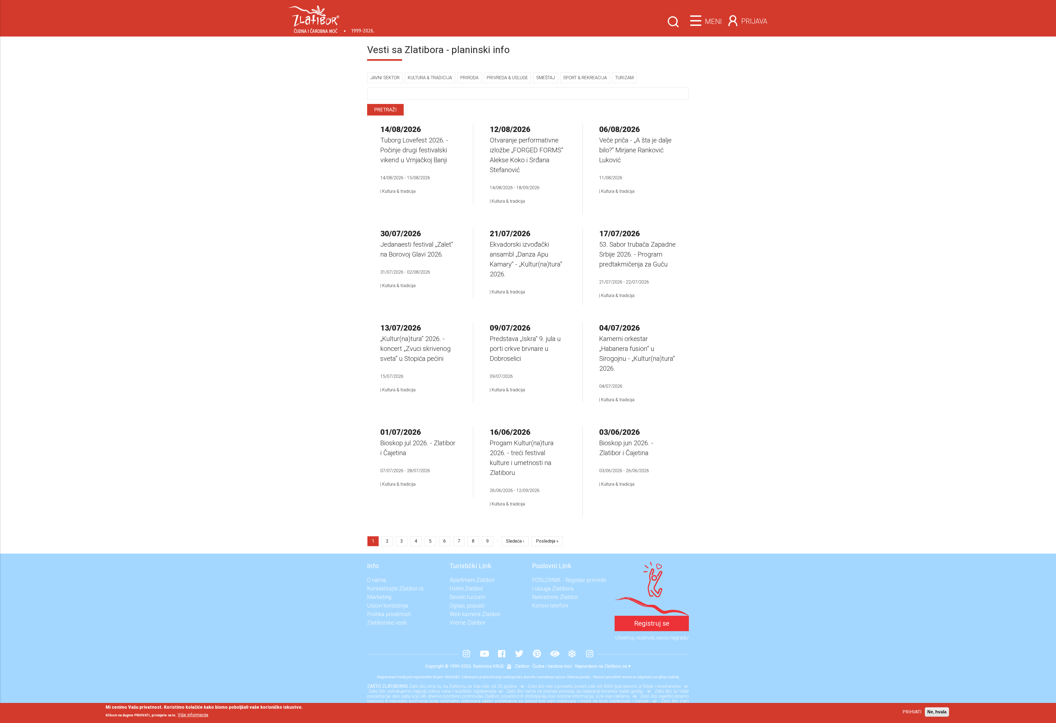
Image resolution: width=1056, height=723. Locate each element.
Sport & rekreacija (585, 77)
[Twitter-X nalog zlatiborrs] (519, 654)
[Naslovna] (331, 17)
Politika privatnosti (389, 614)
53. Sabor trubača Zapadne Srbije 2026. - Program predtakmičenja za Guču (637, 254)
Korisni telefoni (550, 605)
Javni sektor (385, 77)
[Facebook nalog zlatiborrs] (501, 654)
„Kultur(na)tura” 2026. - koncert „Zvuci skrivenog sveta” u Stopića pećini (415, 348)
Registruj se (651, 623)
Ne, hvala (937, 712)
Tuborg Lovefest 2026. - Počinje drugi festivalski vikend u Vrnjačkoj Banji (414, 150)
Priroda (469, 77)
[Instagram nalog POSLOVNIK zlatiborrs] (589, 654)
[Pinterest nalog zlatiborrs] (537, 654)
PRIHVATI (912, 711)
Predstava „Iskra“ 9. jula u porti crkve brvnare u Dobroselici (525, 348)
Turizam (624, 77)
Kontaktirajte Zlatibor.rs (395, 588)
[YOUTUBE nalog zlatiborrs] (484, 654)
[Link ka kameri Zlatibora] (554, 654)
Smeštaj (545, 77)
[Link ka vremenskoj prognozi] (572, 654)
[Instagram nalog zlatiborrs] (466, 654)
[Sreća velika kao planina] (652, 566)
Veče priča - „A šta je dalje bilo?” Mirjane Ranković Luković (635, 150)
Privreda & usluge (507, 77)
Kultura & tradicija (430, 77)
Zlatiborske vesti (387, 622)
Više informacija (193, 714)
